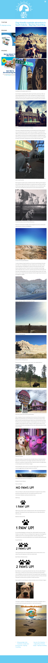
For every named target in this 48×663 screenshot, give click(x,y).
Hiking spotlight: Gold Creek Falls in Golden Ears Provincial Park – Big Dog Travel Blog (22, 645)
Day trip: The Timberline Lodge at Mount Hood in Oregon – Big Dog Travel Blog (40, 644)
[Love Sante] (24, 18)
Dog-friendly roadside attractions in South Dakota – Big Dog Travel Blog (30, 23)
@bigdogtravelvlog (6, 25)
